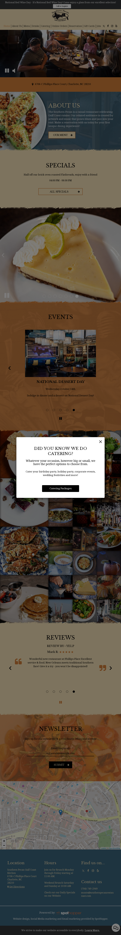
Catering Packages (61, 488)
